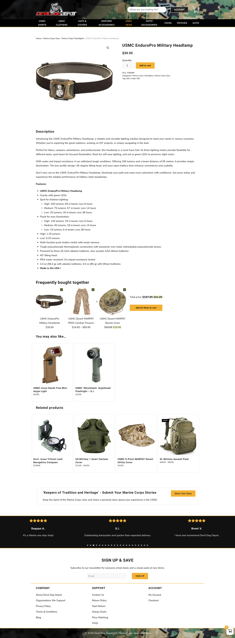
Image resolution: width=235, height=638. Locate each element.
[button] (107, 47)
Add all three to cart (146, 307)
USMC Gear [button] (129, 23)
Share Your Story (183, 493)
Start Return (98, 606)
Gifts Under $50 (133, 78)
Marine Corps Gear (51, 38)
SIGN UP (140, 576)
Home (38, 38)
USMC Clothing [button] (61, 23)
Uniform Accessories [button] (107, 23)
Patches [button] (182, 23)
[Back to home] (56, 9)
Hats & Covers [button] (82, 23)
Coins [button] (168, 23)
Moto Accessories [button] (149, 23)
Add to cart (145, 65)
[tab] (87, 545)
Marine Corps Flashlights (72, 38)
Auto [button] (196, 23)
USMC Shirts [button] (42, 23)
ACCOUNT (179, 9)
